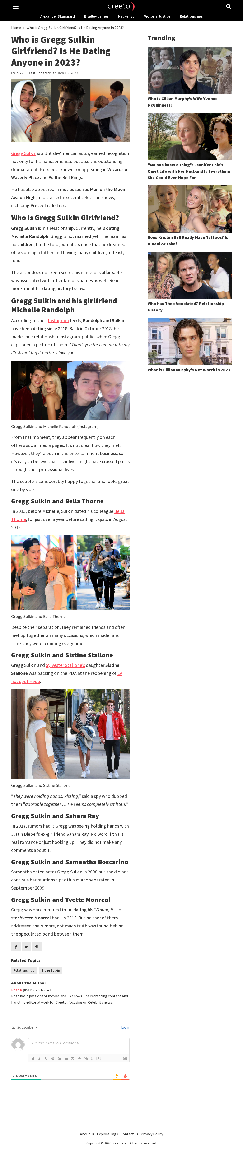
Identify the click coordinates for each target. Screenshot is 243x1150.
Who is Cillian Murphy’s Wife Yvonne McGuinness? (183, 102)
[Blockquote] (73, 1058)
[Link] (86, 1058)
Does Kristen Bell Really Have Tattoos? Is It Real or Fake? (188, 240)
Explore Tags (107, 1133)
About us (87, 1133)
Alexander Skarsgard (57, 16)
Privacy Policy (152, 1133)
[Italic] (39, 1058)
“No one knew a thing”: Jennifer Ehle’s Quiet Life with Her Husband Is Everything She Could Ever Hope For (189, 171)
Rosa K (21, 73)
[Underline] (46, 1058)
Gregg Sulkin (23, 153)
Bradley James (96, 16)
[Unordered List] (66, 1058)
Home (16, 27)
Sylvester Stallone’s (65, 665)
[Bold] (33, 1058)
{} (92, 1058)
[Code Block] (79, 1058)
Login (125, 1027)
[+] (99, 1058)
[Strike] (53, 1058)
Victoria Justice (157, 16)
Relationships (191, 16)
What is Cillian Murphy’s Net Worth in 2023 (189, 369)
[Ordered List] (59, 1058)
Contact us (129, 1133)
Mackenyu (126, 16)
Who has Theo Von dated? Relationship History (186, 307)
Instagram (58, 320)
